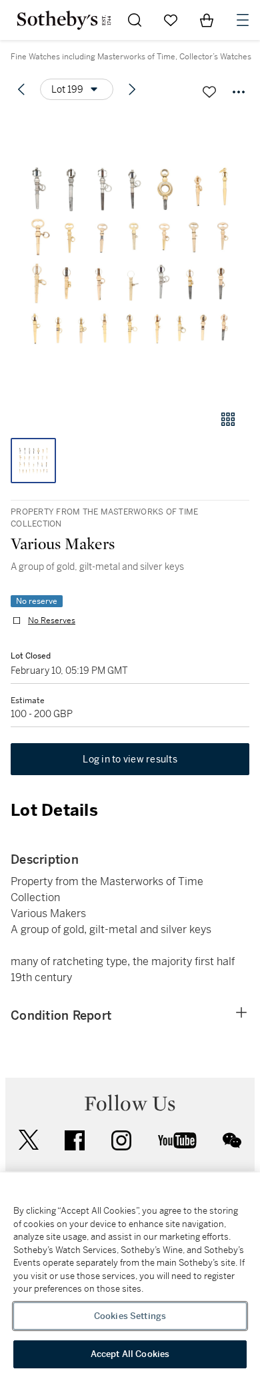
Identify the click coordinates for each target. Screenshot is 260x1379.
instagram (121, 1140)
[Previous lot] (21, 89)
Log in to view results (130, 759)
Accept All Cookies (130, 1354)
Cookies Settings (130, 1316)
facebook (75, 1140)
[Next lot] (132, 89)
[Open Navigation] (242, 20)
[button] (130, 256)
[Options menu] (238, 92)
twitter (29, 1140)
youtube (177, 1140)
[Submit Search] (134, 20)
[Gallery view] (228, 419)
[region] (130, 1275)
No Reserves (51, 620)
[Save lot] (209, 92)
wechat (232, 1140)
